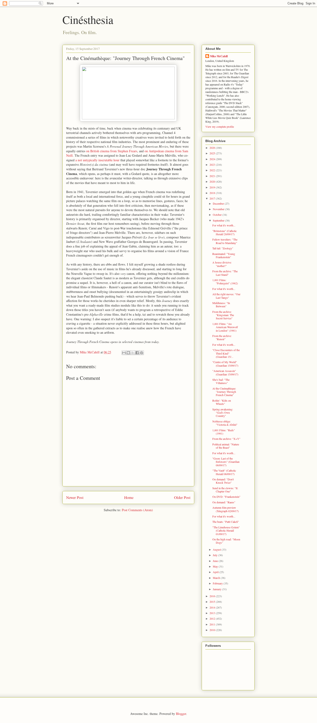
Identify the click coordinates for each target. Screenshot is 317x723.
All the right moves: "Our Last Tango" (226, 295)
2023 (213, 164)
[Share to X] (132, 352)
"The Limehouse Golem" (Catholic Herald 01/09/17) (226, 530)
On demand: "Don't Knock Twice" (223, 480)
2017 (213, 198)
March (217, 578)
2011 (213, 624)
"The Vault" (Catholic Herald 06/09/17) (224, 472)
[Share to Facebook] (137, 352)
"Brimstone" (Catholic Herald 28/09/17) (224, 232)
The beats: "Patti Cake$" (225, 521)
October (217, 214)
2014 (213, 607)
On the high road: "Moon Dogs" (226, 540)
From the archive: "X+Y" (226, 439)
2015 (213, 601)
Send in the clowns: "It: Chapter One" (225, 489)
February (218, 583)
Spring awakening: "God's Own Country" (222, 412)
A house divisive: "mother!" (222, 263)
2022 (213, 170)
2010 (213, 630)
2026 (213, 147)
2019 (213, 187)
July (215, 555)
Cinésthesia (87, 19)
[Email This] (124, 352)
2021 (213, 176)
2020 (213, 181)
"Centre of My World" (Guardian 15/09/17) (225, 363)
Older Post (182, 497)
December (219, 203)
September (219, 220)
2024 (213, 159)
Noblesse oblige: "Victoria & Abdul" (224, 422)
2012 (213, 618)
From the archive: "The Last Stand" (225, 272)
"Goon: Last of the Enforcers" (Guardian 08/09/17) (225, 462)
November (219, 209)
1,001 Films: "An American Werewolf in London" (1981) (225, 327)
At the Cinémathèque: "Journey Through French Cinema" (224, 392)
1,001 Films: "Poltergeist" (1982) (225, 281)
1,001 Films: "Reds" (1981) (223, 431)
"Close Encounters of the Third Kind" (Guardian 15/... (226, 353)
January (217, 589)
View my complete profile (219, 126)
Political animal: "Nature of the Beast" (225, 445)
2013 (213, 613)
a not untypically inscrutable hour (97, 160)
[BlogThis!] (128, 352)
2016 (213, 596)
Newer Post (75, 497)
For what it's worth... (223, 225)
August (217, 549)
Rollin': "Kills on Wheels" (221, 402)
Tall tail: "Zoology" (222, 248)
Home (128, 497)
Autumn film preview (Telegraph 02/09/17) (225, 509)
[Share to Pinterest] (141, 352)
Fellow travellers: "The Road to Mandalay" (224, 241)
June (216, 561)
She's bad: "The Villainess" (221, 381)
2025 (213, 153)
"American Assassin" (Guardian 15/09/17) (225, 372)
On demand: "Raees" (223, 502)
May (216, 566)
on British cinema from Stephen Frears (111, 151)
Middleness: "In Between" (221, 304)
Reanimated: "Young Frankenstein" (223, 255)
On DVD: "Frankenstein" (226, 496)
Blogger (181, 713)
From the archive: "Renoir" (222, 337)
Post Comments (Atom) (137, 510)
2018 (213, 193)
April (216, 572)
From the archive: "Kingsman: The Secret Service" (223, 315)
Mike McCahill (219, 56)
